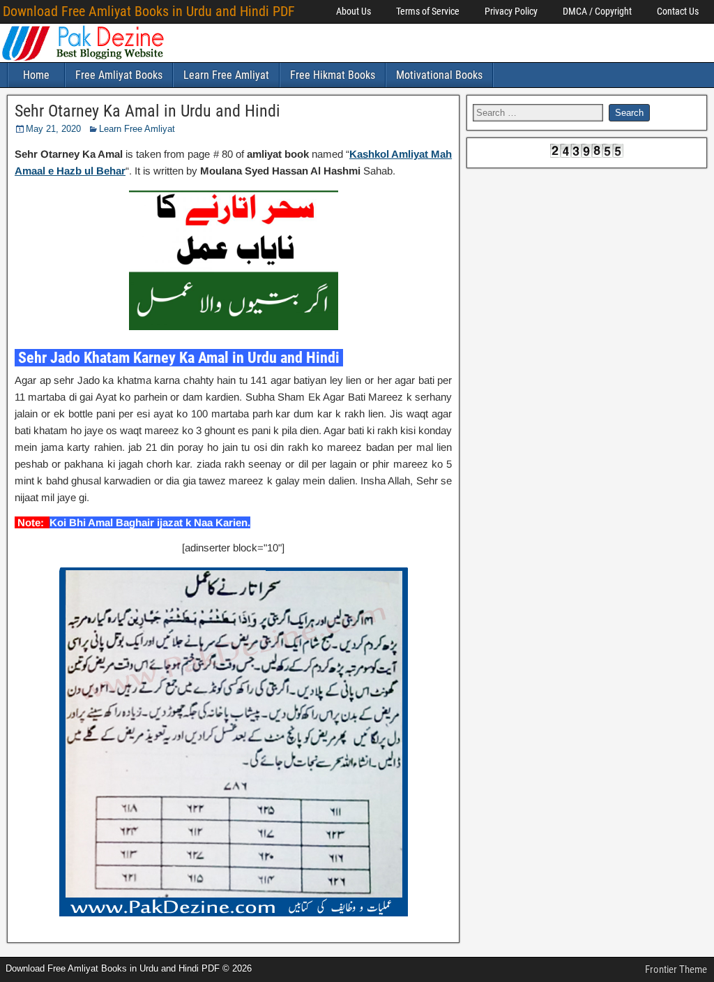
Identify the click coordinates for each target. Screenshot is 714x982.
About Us (353, 11)
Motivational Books (439, 75)
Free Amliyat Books (118, 75)
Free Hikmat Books (332, 75)
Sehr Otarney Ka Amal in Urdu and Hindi (147, 111)
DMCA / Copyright (597, 11)
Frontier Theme (676, 969)
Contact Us (678, 11)
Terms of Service (427, 11)
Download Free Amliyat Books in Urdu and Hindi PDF (149, 11)
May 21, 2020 (53, 129)
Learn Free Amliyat (226, 75)
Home (36, 75)
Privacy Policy (511, 11)
